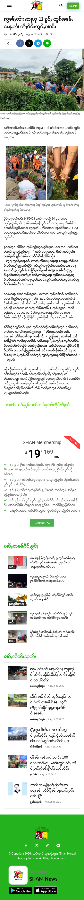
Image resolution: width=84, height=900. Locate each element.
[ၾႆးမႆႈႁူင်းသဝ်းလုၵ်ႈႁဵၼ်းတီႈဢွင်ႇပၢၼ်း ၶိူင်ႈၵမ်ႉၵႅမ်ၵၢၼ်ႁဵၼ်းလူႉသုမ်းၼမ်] (17, 636)
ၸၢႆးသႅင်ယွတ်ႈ (15, 34)
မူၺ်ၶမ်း (33, 774)
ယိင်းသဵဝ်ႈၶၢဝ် (36, 747)
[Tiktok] (47, 846)
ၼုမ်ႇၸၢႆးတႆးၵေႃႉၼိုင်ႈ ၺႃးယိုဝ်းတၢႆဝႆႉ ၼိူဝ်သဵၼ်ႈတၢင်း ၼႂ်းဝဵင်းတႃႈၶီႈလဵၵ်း (53, 674)
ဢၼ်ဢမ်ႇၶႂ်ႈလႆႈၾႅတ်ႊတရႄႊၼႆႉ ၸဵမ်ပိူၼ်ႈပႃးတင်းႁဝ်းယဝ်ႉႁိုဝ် (52, 790)
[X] (29, 43)
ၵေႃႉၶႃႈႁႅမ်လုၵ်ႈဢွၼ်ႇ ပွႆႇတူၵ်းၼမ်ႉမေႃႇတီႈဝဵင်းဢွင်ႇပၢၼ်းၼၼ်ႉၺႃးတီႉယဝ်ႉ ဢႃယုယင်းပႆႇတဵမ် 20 (52, 562)
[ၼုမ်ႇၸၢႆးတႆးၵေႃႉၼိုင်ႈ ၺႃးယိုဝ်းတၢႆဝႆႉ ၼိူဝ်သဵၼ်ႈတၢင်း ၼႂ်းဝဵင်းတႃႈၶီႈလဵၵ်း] (17, 673)
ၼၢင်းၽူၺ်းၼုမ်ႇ (37, 686)
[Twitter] (36, 846)
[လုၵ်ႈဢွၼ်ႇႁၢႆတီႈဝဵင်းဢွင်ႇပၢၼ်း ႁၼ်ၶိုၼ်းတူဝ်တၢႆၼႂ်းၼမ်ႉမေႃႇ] (17, 581)
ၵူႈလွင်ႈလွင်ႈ (16, 603)
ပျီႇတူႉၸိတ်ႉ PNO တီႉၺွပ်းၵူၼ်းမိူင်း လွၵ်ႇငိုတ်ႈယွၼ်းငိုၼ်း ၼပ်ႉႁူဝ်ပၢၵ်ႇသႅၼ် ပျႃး (52, 735)
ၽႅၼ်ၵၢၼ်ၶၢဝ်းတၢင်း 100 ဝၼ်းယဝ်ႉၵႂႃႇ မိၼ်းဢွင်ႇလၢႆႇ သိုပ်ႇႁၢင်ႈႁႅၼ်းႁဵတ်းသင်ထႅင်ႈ (53, 763)
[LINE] (47, 43)
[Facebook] (20, 43)
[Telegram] (38, 43)
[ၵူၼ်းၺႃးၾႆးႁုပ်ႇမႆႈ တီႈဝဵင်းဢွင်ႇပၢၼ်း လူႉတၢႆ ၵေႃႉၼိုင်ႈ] (17, 599)
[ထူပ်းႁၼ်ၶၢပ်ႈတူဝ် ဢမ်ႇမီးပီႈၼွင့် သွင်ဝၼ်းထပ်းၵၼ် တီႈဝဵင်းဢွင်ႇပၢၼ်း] (17, 618)
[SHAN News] (42, 5)
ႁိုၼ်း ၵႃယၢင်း (36, 802)
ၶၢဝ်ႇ (12, 567)
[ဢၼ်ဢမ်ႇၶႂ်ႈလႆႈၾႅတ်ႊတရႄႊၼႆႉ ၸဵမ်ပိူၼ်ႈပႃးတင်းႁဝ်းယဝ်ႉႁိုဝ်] (17, 788)
